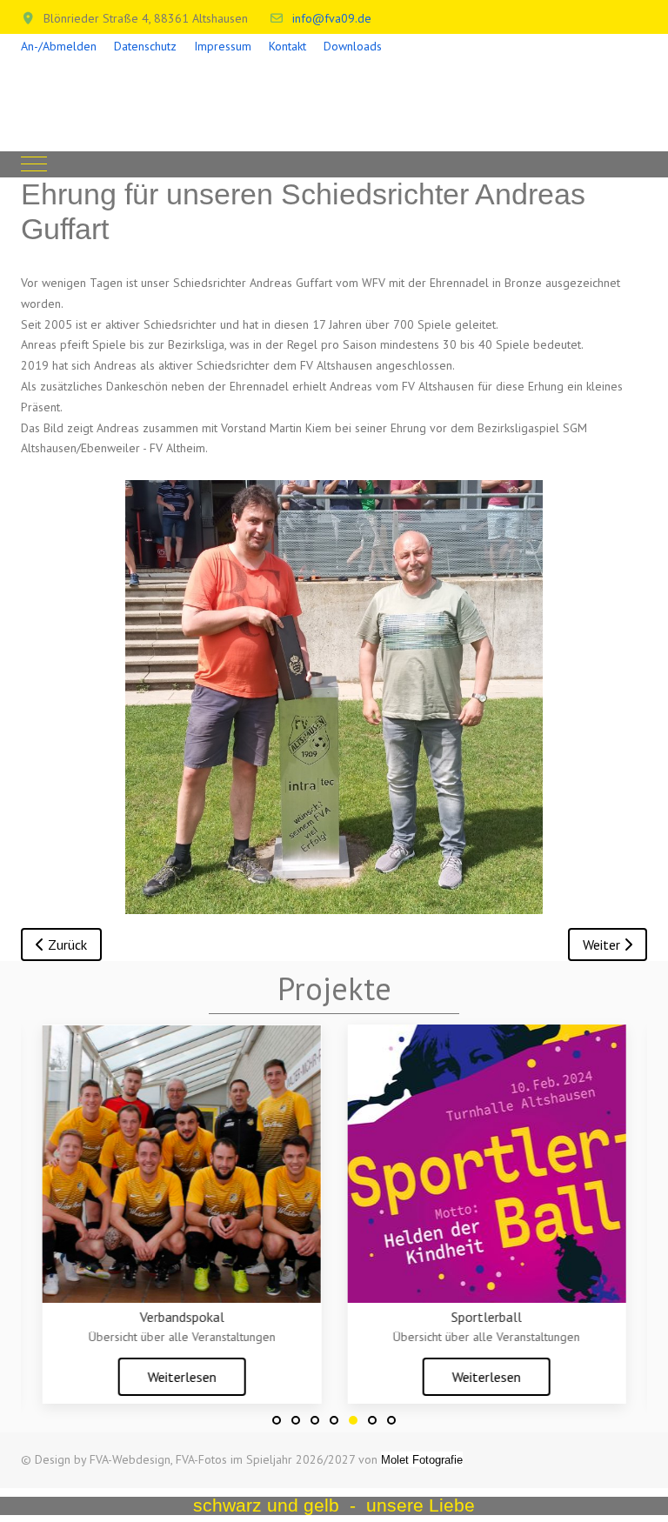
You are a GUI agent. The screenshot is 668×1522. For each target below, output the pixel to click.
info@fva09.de (331, 18)
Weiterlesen (181, 1376)
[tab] (276, 1420)
